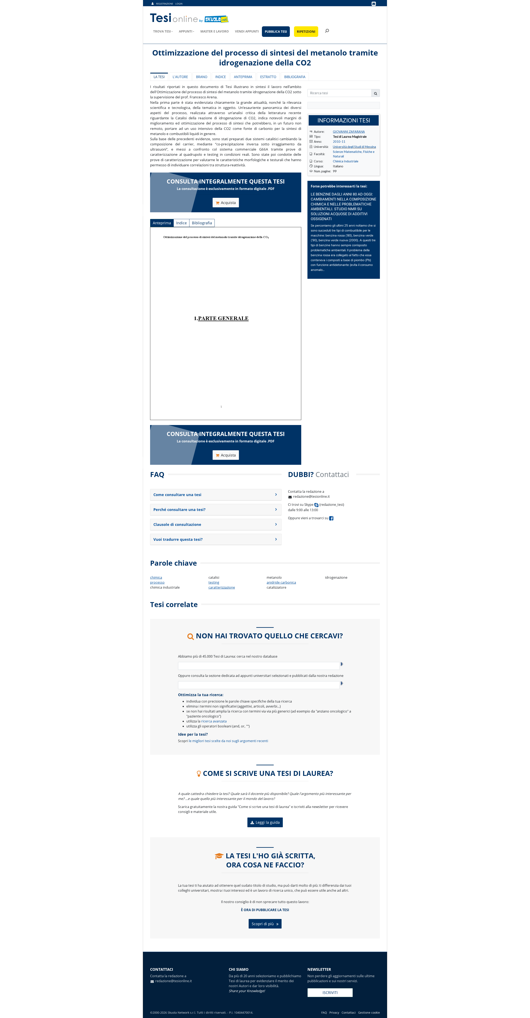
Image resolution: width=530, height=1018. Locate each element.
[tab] (215, 494)
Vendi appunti (247, 31)
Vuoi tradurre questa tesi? (178, 539)
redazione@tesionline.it (311, 496)
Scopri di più (263, 923)
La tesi (159, 77)
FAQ (324, 1012)
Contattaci (349, 1012)
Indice (220, 77)
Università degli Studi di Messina (354, 147)
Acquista (228, 202)
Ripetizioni (306, 31)
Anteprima (243, 77)
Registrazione (164, 3)
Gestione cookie (369, 1012)
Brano (201, 77)
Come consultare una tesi (177, 494)
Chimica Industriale (345, 161)
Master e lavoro (214, 31)
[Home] (189, 18)
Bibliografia (294, 77)
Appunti (185, 31)
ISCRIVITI (330, 992)
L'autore (180, 77)
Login (178, 3)
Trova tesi (162, 31)
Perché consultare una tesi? (179, 509)
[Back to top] (523, 1011)
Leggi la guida (268, 822)
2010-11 (339, 141)
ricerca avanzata (214, 721)
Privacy (334, 1012)
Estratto (268, 77)
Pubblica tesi (276, 31)
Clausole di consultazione (177, 524)
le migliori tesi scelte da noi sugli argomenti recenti (228, 741)
